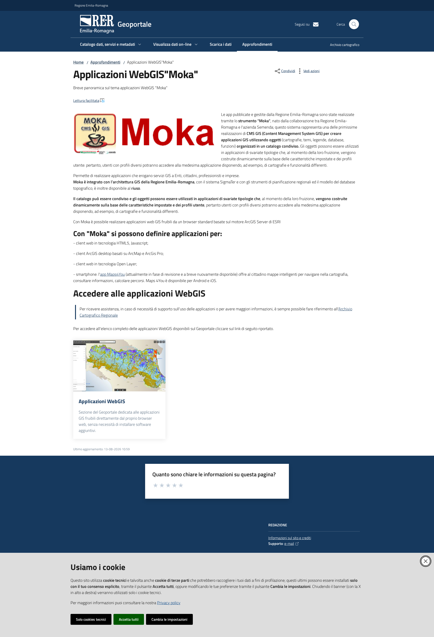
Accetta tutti (129, 619)
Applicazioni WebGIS (102, 401)
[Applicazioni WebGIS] (119, 366)
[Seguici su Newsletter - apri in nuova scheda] (313, 24)
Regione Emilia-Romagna (91, 5)
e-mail (289, 543)
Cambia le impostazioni (169, 619)
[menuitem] (342, 45)
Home (78, 62)
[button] (354, 24)
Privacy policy (168, 603)
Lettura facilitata (86, 100)
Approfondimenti (105, 62)
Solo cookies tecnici (91, 619)
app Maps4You (112, 274)
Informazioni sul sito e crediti (289, 538)
